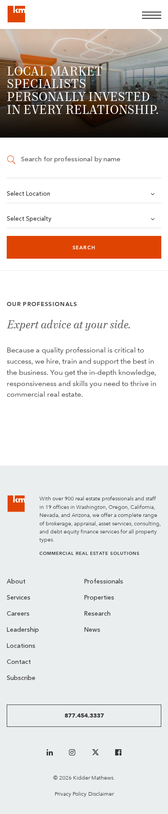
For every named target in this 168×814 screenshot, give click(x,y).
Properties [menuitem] (99, 598)
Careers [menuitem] (18, 614)
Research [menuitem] (97, 614)
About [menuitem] (16, 582)
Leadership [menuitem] (23, 630)
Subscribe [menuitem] (21, 678)
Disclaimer (101, 793)
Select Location (28, 194)
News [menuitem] (92, 630)
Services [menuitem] (18, 598)
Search (84, 248)
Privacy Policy (70, 793)
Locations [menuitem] (21, 646)
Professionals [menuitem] (103, 582)
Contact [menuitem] (19, 662)
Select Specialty (29, 219)
